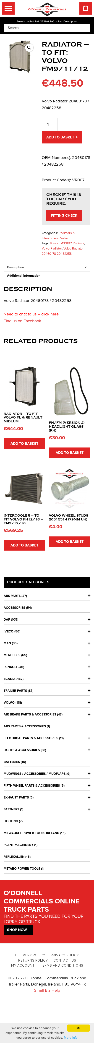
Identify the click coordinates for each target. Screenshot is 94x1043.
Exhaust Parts (16, 797)
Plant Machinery (18, 845)
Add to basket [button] (24, 443)
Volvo (64, 238)
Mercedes (12, 655)
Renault (11, 667)
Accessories (14, 608)
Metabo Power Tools (22, 869)
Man (7, 643)
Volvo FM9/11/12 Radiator (67, 243)
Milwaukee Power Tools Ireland (31, 833)
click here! (50, 314)
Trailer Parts (15, 691)
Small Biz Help (47, 990)
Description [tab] (15, 267)
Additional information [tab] (23, 276)
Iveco (8, 631)
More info (71, 1037)
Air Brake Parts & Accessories (30, 714)
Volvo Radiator (52, 248)
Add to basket (60, 137)
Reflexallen (14, 857)
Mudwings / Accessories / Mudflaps (34, 774)
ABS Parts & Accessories (25, 726)
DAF (7, 620)
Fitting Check (64, 215)
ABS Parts (12, 596)
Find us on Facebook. (23, 320)
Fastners (11, 809)
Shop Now (17, 930)
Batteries (12, 762)
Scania (10, 679)
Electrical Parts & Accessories (31, 738)
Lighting (11, 821)
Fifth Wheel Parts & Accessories (32, 786)
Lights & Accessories (22, 750)
